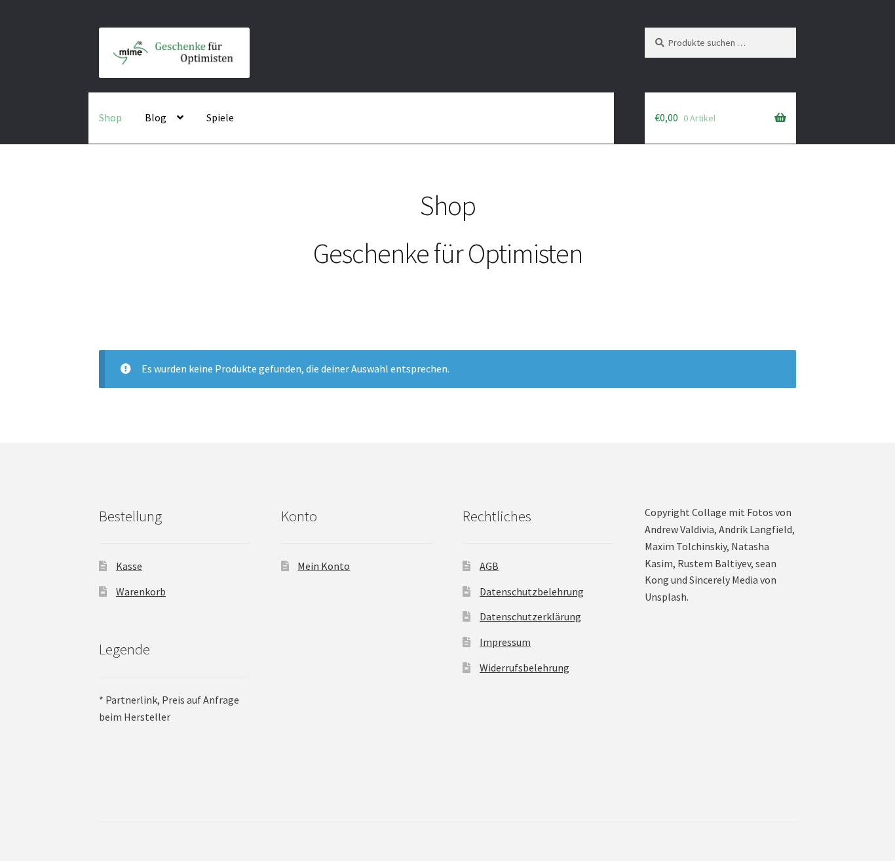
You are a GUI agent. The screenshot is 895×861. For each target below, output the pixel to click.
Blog (155, 117)
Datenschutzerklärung (530, 616)
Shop (110, 117)
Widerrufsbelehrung (524, 667)
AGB (489, 565)
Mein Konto (323, 565)
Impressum (505, 642)
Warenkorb (141, 591)
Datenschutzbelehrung (532, 591)
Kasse (129, 565)
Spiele (220, 117)
